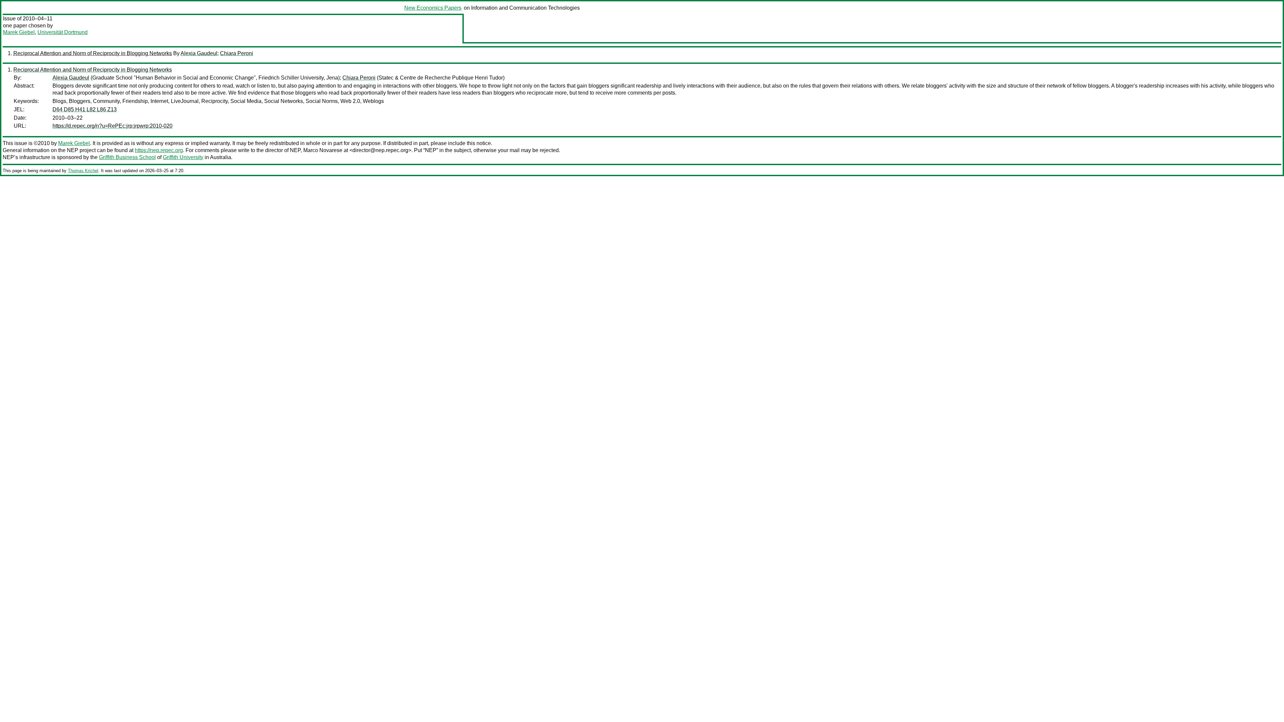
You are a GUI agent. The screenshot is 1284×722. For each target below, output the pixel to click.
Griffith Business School (127, 157)
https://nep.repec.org (159, 150)
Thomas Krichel (83, 170)
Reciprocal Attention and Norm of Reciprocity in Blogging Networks (92, 53)
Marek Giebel (19, 32)
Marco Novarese (322, 150)
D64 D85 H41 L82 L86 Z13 (84, 109)
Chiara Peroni (236, 53)
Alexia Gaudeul (199, 53)
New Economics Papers (432, 8)
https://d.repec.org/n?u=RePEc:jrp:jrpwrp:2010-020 (112, 126)
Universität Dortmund (62, 32)
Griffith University (183, 157)
